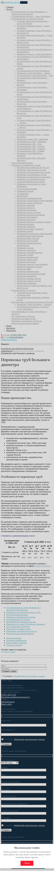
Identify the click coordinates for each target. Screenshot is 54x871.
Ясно (27, 863)
